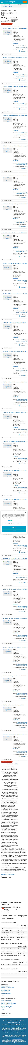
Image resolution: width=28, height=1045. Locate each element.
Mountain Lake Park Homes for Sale (8, 1003)
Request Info (23, 51)
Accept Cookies (14, 530)
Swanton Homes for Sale (6, 1000)
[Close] (25, 512)
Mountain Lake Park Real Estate (7, 987)
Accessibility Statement (12, 1022)
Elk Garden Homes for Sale (6, 1002)
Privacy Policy (9, 1020)
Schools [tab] (3, 918)
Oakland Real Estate (5, 991)
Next (17, 25)
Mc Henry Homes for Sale (6, 1006)
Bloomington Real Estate (6, 989)
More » (3, 995)
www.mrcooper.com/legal (17, 1039)
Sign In (25, 1)
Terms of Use (16, 1020)
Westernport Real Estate (6, 993)
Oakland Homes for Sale (6, 1007)
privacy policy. (10, 520)
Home (4, 1020)
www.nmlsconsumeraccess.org (16, 1037)
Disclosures (22, 1020)
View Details (15, 43)
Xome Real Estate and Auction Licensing (9, 1024)
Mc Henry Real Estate (5, 990)
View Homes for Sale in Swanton (7, 874)
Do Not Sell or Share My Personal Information (14, 523)
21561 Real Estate (4, 1015)
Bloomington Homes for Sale (7, 1004)
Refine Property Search (7, 23)
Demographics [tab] (10, 918)
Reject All (14, 527)
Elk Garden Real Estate (5, 986)
